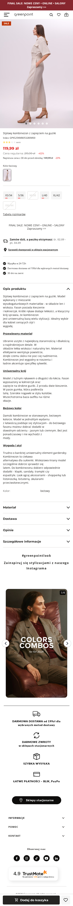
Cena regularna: (23, 153)
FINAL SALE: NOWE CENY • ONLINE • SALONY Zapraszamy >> (36, 227)
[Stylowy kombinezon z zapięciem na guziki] (36, 73)
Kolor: (10, 165)
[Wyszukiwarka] (51, 14)
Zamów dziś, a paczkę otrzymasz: (38, 241)
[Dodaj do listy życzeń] (65, 900)
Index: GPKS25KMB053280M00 (19, 137)
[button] (36, 818)
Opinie (8, 530)
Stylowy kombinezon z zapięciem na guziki (29, 133)
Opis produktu (14, 289)
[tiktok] (37, 858)
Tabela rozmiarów (14, 214)
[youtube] (46, 858)
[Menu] (6, 14)
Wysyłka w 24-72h (16, 263)
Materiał (9, 507)
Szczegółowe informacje (22, 541)
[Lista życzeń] (59, 14)
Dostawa (10, 519)
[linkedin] (56, 858)
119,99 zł (11, 148)
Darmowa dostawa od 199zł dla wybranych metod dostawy (38, 268)
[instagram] (27, 858)
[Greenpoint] (23, 15)
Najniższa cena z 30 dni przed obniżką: (31, 158)
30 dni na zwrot (15, 273)
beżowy (45, 491)
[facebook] (17, 858)
